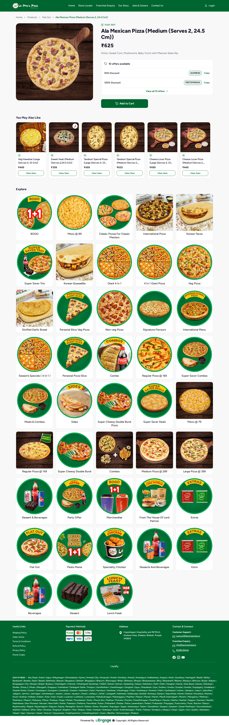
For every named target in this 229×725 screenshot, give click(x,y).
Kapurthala (171, 693)
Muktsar (110, 700)
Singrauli (57, 709)
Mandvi (182, 697)
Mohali (69, 700)
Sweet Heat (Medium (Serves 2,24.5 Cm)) (62, 161)
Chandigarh (60, 684)
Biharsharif (168, 680)
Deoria (179, 684)
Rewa (95, 706)
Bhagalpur (90, 680)
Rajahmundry (19, 706)
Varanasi (30, 713)
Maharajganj (118, 697)
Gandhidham (102, 687)
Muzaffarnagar (140, 700)
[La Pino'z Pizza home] (38, 5)
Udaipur (166, 709)
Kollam (40, 697)
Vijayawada (58, 713)
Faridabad (63, 687)
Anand (131, 677)
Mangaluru (193, 697)
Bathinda (50, 680)
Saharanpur (133, 706)
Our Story (123, 5)
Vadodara (204, 709)
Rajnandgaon (41, 706)
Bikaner (178, 680)
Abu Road (32, 677)
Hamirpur (100, 690)
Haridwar (111, 690)
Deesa (138, 684)
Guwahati (63, 690)
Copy (207, 73)
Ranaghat (70, 706)
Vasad (39, 713)
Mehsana (36, 700)
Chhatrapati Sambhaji (87, 684)
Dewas (198, 684)
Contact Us (157, 5)
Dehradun (147, 684)
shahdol (16, 709)
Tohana (146, 709)
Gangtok (128, 687)
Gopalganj (197, 687)
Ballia (206, 677)
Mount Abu (99, 700)
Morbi (89, 700)
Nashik (209, 700)
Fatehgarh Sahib (77, 687)
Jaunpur (75, 693)
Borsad (33, 684)
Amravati (104, 677)
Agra (48, 677)
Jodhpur (93, 693)
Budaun (49, 684)
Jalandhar (207, 690)
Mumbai (119, 700)
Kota (47, 697)
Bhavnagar (111, 680)
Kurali (60, 697)
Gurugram (53, 690)
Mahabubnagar (103, 697)
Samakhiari (153, 706)
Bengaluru (70, 680)
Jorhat (101, 693)
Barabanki (17, 680)
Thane (138, 709)
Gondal (178, 687)
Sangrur (163, 706)
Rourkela (104, 706)
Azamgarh (190, 677)
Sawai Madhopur (187, 706)
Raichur (197, 703)
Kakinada (121, 693)
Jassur (67, 693)
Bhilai (120, 680)
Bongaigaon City (21, 684)
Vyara (103, 713)
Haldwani (83, 690)
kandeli (142, 693)
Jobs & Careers (140, 5)
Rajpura (53, 706)
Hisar (132, 690)
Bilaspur (187, 680)
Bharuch (100, 680)
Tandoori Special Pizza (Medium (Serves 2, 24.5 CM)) (128, 161)
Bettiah (79, 680)
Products (32, 17)
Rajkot (30, 706)
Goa (155, 687)
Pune (189, 703)
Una (188, 709)
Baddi (200, 677)
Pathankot (110, 703)
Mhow (45, 700)
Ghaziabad (146, 687)
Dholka (16, 687)
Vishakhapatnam (90, 713)
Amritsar (122, 677)
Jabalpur (189, 690)
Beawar (60, 680)
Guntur (31, 690)
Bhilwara (128, 680)
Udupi (174, 709)
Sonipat (97, 709)
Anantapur (141, 677)
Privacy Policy (19, 650)
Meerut (27, 700)
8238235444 (182, 650)
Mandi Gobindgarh (168, 697)
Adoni (42, 677)
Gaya (136, 687)
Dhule (32, 687)
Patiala (120, 703)
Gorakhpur (209, 687)
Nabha (174, 700)
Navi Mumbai (31, 703)
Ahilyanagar (58, 677)
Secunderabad (204, 706)
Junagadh (111, 693)
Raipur (206, 703)
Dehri (156, 684)
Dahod (110, 684)
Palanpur (71, 703)
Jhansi (84, 693)
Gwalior (73, 690)
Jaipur (198, 690)
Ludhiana (78, 697)
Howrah (152, 690)
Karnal (181, 693)
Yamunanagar (122, 713)
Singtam (67, 709)
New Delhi (53, 703)
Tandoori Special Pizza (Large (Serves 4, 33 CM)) (95, 161)
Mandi (155, 697)
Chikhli (103, 684)
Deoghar (170, 684)
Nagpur (191, 700)
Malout (139, 697)
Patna (127, 703)
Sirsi (74, 709)
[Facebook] (174, 657)
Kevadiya (198, 693)
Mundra (128, 700)
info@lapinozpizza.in (186, 645)
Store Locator (85, 5)
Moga (62, 700)
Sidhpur (25, 709)
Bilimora (196, 680)
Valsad (16, 713)
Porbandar (157, 703)
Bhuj (159, 680)
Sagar (123, 706)
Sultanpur (107, 709)
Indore (180, 690)
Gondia (187, 687)
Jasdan (58, 693)
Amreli (113, 677)
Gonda (170, 687)
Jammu (25, 693)
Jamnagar (35, 693)
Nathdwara (18, 703)
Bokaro (212, 680)
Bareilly (27, 680)
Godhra (162, 687)
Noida (63, 703)
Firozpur (91, 687)
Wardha (110, 713)
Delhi (162, 684)
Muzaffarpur (155, 700)
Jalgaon (16, 693)
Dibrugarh (41, 687)
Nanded (201, 700)
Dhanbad (208, 684)
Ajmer (82, 677)
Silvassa (47, 709)
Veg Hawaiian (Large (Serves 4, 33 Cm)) (29, 161)
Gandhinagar (116, 687)
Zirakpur (135, 713)
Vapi (23, 713)
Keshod (188, 693)
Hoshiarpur (142, 690)
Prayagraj (168, 703)
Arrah (171, 677)
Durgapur (52, 687)
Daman (118, 684)
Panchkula (91, 703)
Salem (143, 706)
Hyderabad (170, 690)
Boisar (204, 680)
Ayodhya (179, 677)
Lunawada (90, 697)
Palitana (81, 703)
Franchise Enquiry (105, 5)
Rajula (61, 706)
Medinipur (17, 700)
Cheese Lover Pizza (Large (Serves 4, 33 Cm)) (160, 161)
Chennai (71, 684)
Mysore (166, 700)
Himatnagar (123, 690)
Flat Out (46, 17)
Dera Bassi (189, 684)
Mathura (203, 697)
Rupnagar (114, 706)
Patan (101, 703)
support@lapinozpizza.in (188, 636)
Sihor (33, 709)
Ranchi (80, 706)
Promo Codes (19, 655)
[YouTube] (183, 657)
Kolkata (32, 697)
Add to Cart (127, 103)
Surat (115, 709)
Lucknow (68, 697)
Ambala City (92, 677)
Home (71, 5)
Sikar (39, 709)
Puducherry (180, 703)
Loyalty (114, 666)
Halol (92, 690)
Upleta (194, 709)
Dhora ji (24, 687)
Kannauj (152, 693)
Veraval (47, 713)
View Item (31, 173)
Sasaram (173, 706)
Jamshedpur (48, 693)
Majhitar (130, 697)
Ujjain (181, 709)
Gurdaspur (41, 690)
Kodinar (23, 697)
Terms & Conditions (22, 641)
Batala (42, 680)
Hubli (160, 690)
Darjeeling (129, 684)
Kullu (53, 697)
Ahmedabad (71, 677)
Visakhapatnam (73, 713)
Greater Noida (19, 690)
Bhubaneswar (148, 680)
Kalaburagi (133, 693)
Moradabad (79, 700)
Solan (89, 709)
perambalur (137, 703)
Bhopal (137, 680)
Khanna (208, 693)
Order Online (18, 637)
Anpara (163, 677)
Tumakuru (156, 709)
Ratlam (88, 706)
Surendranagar (127, 709)
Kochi (15, 697)
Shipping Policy (20, 633)
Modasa (54, 700)
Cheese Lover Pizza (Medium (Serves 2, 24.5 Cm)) (192, 161)
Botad (41, 684)
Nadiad (182, 700)
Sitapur (81, 709)
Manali (147, 697)
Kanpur (160, 693)
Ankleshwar (152, 677)
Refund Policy (19, 646)
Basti (34, 680)
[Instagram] (178, 657)
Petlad (148, 703)
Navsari (43, 703)
